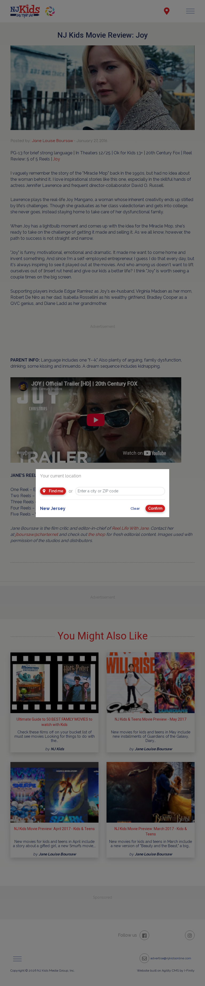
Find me (55, 491)
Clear (135, 508)
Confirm (155, 508)
